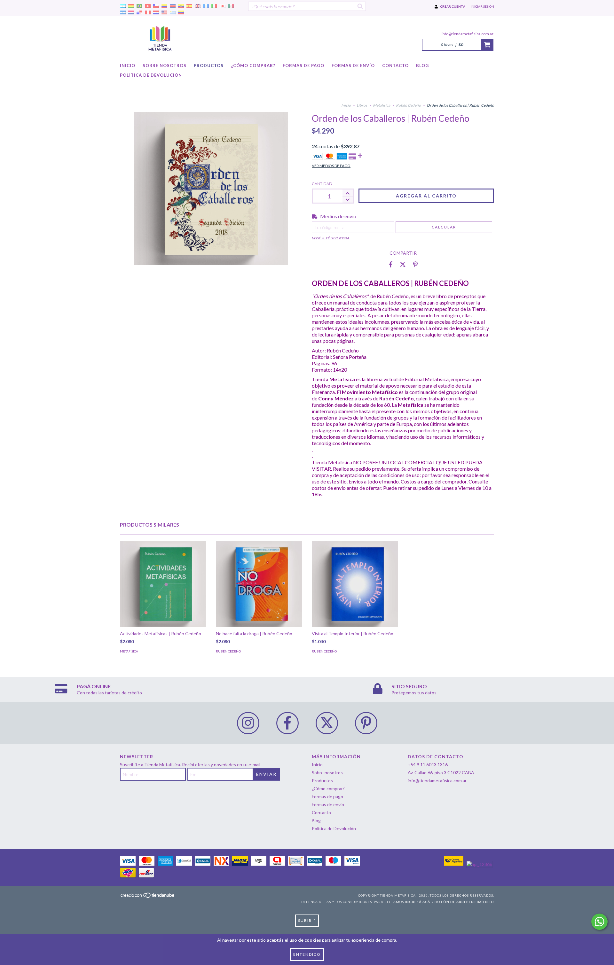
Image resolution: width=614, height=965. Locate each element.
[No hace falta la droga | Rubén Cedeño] (259, 584)
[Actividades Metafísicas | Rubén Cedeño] (163, 584)
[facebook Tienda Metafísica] (287, 723)
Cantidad (322, 183)
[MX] (231, 6)
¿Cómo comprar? (253, 65)
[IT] (214, 6)
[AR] (123, 6)
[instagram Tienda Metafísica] (248, 723)
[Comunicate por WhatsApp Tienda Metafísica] (599, 922)
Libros (362, 105)
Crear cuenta (452, 6)
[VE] (181, 12)
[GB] (198, 6)
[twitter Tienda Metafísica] (327, 723)
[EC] (181, 6)
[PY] (156, 12)
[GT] (206, 6)
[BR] (139, 6)
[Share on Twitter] (403, 264)
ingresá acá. (418, 902)
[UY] (173, 12)
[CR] (173, 6)
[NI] (123, 12)
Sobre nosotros (164, 65)
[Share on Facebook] (391, 264)
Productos (209, 65)
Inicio (127, 65)
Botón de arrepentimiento (464, 902)
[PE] (148, 12)
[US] (164, 12)
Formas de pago (303, 65)
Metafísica (381, 105)
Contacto (395, 65)
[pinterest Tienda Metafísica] (366, 723)
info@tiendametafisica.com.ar (467, 33)
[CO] (164, 6)
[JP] (222, 6)
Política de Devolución (151, 75)
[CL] (156, 6)
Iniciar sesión (482, 6)
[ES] (189, 6)
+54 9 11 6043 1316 (428, 764)
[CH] (148, 6)
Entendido (307, 954)
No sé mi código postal (331, 238)
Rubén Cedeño (408, 105)
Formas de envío (353, 65)
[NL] (131, 12)
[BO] (131, 6)
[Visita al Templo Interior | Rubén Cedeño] (355, 584)
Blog (422, 65)
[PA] (139, 12)
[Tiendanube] (148, 897)
